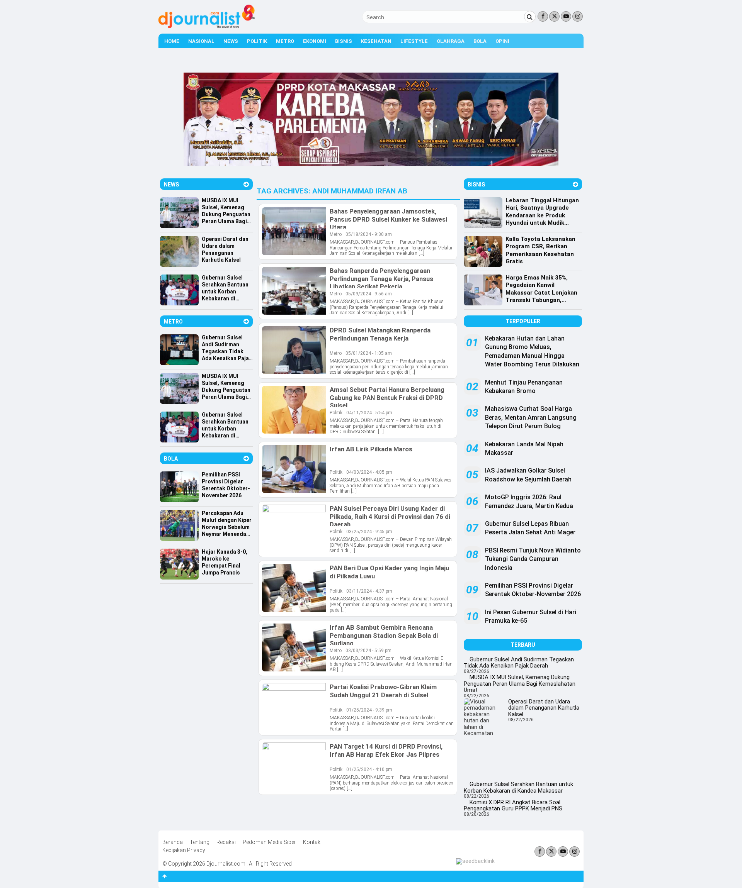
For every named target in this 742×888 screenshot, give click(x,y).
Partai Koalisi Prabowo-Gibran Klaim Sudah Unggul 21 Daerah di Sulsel (383, 690)
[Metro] (246, 321)
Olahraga (451, 41)
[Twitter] (554, 16)
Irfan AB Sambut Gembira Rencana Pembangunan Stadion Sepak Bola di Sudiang (384, 635)
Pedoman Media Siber (269, 842)
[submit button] (530, 16)
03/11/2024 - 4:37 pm (369, 591)
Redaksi (226, 842)
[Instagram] (577, 16)
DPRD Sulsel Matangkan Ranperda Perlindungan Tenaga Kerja (380, 334)
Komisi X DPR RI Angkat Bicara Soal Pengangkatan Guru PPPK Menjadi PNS (513, 805)
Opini (502, 41)
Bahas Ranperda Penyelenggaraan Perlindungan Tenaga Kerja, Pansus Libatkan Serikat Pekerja (381, 278)
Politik (257, 41)
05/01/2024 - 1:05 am (368, 353)
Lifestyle (414, 41)
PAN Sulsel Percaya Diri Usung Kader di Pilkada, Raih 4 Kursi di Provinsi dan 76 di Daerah (390, 516)
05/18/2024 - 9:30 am (368, 234)
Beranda (172, 842)
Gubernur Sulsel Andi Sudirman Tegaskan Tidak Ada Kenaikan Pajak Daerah (519, 662)
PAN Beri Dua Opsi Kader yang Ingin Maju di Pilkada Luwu (389, 572)
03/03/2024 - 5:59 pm (368, 650)
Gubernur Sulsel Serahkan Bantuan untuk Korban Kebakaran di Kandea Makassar (518, 787)
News (230, 41)
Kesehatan (376, 41)
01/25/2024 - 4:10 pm (369, 769)
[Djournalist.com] (206, 26)
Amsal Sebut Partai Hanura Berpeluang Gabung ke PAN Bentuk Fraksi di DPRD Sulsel (387, 397)
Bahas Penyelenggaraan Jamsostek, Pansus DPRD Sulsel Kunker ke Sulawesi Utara (388, 218)
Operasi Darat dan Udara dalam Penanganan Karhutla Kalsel (543, 708)
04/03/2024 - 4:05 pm (369, 472)
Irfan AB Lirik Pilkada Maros (371, 449)
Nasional (201, 41)
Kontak (311, 842)
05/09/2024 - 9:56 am (368, 294)
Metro (285, 41)
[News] (246, 184)
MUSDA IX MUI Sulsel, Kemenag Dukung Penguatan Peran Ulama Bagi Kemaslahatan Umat (519, 683)
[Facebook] (543, 16)
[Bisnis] (575, 184)
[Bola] (246, 458)
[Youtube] (566, 16)
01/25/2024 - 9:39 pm (369, 710)
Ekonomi (314, 41)
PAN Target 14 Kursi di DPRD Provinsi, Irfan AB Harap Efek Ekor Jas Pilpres (386, 750)
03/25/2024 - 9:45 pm (369, 531)
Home (171, 41)
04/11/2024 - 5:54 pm (369, 412)
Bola (480, 41)
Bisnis (343, 41)
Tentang (199, 842)
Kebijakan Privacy (183, 850)
